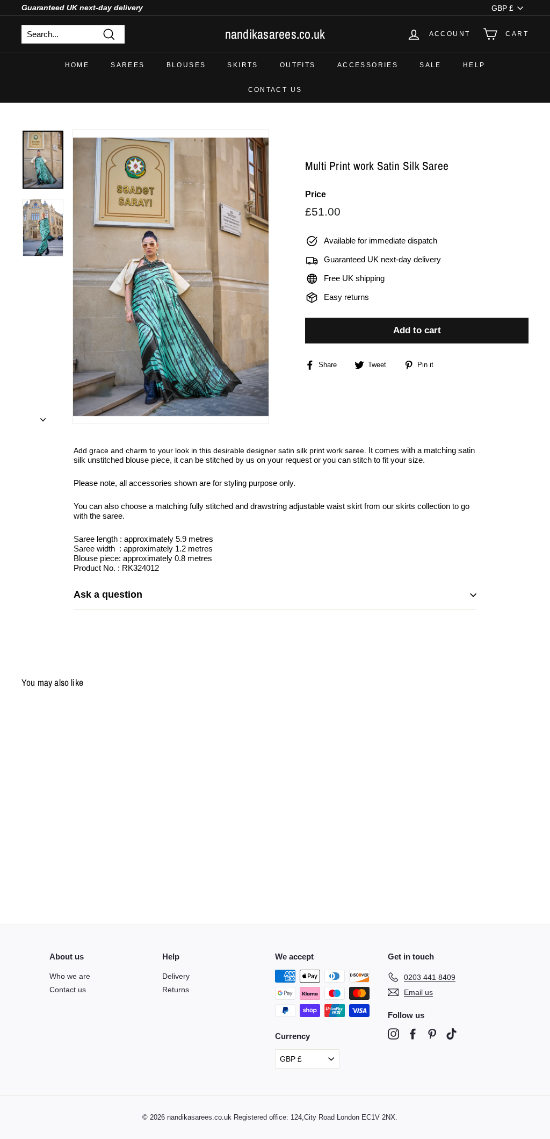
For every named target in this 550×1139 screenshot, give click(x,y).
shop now (275, 598)
